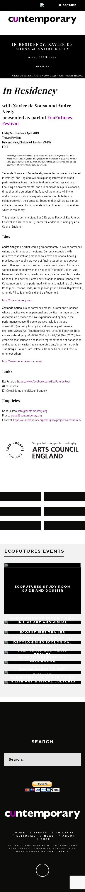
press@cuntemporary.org (26, 415)
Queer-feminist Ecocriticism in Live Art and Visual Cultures (42, 622)
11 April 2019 (42, 674)
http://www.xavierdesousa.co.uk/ (22, 361)
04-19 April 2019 (42, 666)
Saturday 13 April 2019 (42, 686)
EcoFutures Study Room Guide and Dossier (43, 588)
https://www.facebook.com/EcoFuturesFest (43, 381)
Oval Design (58, 851)
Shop (45, 839)
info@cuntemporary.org (32, 411)
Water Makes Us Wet (42, 669)
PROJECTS (65, 832)
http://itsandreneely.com (17, 300)
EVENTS (40, 832)
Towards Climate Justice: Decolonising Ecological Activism (42, 642)
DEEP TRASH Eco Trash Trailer (42, 652)
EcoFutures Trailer (42, 632)
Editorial (26, 835)
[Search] (81, 5)
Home (20, 832)
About (69, 835)
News (49, 835)
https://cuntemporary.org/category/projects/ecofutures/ (47, 420)
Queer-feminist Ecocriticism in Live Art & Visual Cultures (42, 679)
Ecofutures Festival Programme (42, 659)
